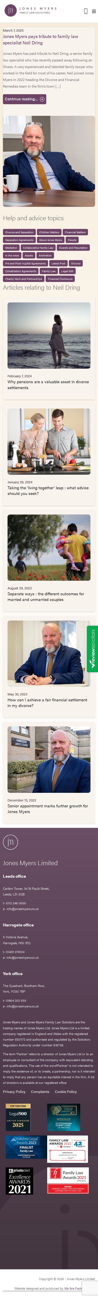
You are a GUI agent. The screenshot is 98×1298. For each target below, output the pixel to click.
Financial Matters (75, 232)
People (72, 240)
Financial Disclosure (60, 279)
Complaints (40, 1091)
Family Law (49, 271)
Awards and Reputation (73, 248)
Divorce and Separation (19, 232)
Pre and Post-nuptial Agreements (25, 263)
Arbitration (45, 255)
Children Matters (49, 232)
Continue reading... (21, 98)
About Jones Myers (50, 240)
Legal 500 (67, 271)
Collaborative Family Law (38, 248)
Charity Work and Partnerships (23, 279)
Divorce (75, 263)
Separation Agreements (19, 240)
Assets (29, 255)
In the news (12, 255)
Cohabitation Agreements (20, 271)
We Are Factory (75, 1288)
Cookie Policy (66, 1091)
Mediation (11, 248)
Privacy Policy (14, 1091)
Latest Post (58, 263)
